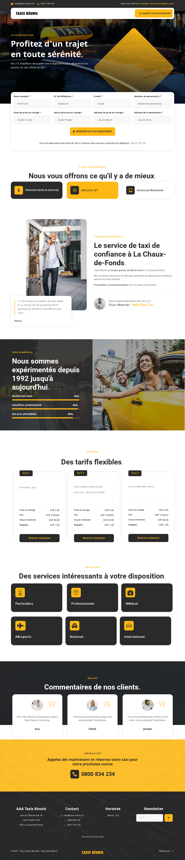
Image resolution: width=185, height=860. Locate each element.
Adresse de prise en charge (109, 113)
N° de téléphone (63, 96)
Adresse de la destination (148, 113)
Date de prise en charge (27, 113)
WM (172, 851)
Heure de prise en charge (68, 113)
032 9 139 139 (138, 143)
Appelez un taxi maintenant (156, 13)
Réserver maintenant (39, 538)
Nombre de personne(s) (147, 96)
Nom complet (22, 96)
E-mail (98, 96)
